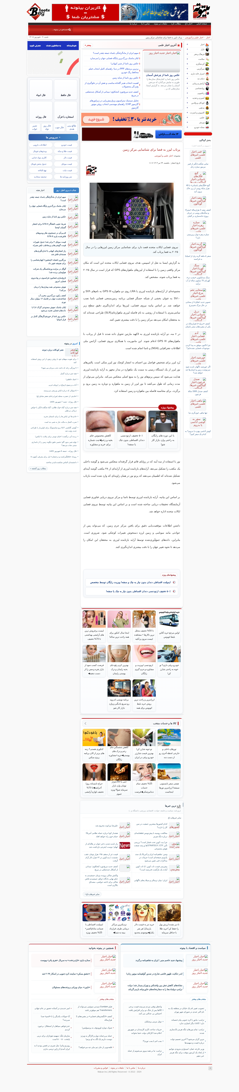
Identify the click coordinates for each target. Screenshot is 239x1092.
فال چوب (59, 127)
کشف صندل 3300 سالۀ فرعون (198, 392)
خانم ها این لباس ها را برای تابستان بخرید (60, 416)
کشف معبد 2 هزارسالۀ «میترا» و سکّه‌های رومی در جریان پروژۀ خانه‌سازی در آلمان (198, 213)
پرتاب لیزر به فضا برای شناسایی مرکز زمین (151, 149)
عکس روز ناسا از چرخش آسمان (163, 75)
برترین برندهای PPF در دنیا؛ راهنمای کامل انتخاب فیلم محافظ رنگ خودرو (114, 70)
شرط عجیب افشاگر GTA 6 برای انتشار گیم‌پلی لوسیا (49, 225)
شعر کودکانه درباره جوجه (52, 350)
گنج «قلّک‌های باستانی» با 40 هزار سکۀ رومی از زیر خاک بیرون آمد (198, 188)
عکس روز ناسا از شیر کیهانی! (125, 63)
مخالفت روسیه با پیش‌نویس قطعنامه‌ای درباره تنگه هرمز (150, 834)
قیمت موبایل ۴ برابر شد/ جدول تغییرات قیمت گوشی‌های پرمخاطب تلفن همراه (49, 243)
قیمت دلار (68, 157)
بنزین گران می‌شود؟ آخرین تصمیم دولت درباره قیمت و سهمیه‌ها (187, 1041)
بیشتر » (88, 45)
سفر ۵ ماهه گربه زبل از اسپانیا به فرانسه (198, 257)
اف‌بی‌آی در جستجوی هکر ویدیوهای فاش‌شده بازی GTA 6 (51, 234)
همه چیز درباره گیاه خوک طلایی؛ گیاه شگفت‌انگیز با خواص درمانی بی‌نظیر (54, 409)
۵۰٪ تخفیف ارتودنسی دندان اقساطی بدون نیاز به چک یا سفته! (138, 591)
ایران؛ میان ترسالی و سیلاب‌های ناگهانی (150, 880)
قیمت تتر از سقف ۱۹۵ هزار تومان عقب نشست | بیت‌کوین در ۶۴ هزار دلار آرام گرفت (101, 857)
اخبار (208, 37)
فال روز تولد (47, 127)
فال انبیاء (40, 95)
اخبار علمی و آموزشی (194, 37)
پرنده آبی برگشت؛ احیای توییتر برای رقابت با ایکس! (56, 436)
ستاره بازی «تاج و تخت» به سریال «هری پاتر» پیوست (65, 960)
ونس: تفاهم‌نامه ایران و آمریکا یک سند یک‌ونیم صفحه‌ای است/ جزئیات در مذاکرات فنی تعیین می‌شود (151, 857)
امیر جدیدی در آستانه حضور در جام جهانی (52, 1008)
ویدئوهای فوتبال (39, 151)
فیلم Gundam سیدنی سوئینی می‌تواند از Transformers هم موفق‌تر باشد (95, 1008)
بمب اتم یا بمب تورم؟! (152, 1041)
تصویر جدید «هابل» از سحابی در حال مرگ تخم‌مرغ (198, 303)
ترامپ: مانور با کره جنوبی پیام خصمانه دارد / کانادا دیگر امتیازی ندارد (187, 1021)
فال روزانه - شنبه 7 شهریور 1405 (63, 402)
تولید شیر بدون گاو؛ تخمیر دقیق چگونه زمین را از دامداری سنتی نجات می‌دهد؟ (54, 443)
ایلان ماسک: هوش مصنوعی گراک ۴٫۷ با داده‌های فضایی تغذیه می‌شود (49, 309)
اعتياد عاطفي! (71, 379)
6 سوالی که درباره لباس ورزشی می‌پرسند (60, 391)
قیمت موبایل (66, 164)
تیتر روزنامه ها (66, 177)
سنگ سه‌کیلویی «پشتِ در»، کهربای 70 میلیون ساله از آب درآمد (198, 280)
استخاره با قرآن (66, 116)
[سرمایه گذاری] (131, 119)
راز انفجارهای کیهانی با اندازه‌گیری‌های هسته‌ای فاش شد (50, 252)
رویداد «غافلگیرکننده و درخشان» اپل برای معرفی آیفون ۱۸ (53, 457)
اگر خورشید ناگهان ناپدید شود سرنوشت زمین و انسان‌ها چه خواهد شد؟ (198, 370)
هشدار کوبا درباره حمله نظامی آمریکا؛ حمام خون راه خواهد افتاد (102, 834)
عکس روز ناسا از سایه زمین (125, 77)
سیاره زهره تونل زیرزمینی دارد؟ (198, 236)
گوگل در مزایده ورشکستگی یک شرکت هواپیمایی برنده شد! (49, 270)
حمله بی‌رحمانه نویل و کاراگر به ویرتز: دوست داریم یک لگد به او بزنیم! (96, 1037)
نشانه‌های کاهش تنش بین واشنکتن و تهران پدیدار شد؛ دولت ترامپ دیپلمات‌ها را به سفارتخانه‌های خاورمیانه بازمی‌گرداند (155, 987)
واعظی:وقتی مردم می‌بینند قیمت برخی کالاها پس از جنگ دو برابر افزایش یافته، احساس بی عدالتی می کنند (145, 1010)
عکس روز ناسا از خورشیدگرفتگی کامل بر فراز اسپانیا (48, 318)
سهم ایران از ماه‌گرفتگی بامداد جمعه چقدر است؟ (116, 53)
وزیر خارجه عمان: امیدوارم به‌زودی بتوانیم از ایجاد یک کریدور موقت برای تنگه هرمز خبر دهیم (186, 1052)
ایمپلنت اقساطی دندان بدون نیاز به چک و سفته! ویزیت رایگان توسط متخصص (130, 582)
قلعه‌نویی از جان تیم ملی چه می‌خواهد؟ (95, 1047)
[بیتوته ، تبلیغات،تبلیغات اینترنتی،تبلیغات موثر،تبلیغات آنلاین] (85, 12)
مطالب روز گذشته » (38, 468)
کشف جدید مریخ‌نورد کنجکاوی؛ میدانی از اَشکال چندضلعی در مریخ (112, 94)
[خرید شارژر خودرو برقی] (157, 134)
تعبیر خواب (34, 127)
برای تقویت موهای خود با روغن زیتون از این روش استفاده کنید (54, 360)
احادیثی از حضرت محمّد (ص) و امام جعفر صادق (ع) (57, 396)
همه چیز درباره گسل (68, 373)
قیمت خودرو (66, 145)
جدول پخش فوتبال (38, 164)
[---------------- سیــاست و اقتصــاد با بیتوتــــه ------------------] (193, 948)
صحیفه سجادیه (40, 177)
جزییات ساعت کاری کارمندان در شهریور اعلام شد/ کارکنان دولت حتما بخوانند (145, 1031)
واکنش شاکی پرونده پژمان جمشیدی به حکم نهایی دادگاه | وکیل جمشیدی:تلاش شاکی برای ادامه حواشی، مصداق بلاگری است (101, 880)
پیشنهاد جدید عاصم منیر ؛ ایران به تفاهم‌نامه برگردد (159, 960)
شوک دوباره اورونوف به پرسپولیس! (97, 1028)
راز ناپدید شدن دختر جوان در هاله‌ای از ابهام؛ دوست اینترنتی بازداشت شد (101, 845)
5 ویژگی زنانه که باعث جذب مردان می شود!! (59, 368)
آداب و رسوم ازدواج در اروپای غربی (63, 385)
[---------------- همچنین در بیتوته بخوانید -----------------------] (101, 948)
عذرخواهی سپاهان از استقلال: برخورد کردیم (54, 1028)
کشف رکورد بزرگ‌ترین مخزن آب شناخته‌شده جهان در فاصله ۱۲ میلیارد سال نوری (48, 298)
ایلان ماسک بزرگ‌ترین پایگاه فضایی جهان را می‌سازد (114, 58)
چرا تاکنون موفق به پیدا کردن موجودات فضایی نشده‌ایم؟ (198, 346)
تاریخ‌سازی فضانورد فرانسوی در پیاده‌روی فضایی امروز (48, 279)
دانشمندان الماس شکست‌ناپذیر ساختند (61, 462)
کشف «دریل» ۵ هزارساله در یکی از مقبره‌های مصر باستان (197, 325)
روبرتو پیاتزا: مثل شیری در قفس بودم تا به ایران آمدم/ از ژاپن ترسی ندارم (52, 1047)
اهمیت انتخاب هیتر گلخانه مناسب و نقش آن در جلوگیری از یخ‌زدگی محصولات (112, 85)
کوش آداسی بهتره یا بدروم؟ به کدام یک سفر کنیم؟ (198, 432)
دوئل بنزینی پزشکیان (153, 1021)
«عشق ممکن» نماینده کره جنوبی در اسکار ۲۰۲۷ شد (66, 973)
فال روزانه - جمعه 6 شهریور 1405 (63, 451)
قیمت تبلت (67, 170)
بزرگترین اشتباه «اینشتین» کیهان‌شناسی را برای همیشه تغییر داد (48, 261)
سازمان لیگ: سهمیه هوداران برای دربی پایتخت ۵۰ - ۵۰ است (53, 1037)
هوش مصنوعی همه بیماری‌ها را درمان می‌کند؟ (50, 288)
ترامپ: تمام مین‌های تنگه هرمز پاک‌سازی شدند (187, 1031)
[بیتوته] (38, 19)
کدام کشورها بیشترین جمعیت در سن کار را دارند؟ (151, 825)
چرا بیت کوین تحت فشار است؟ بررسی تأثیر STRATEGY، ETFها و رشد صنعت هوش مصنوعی (150, 845)
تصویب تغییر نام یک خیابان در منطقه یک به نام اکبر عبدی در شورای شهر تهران (186, 1010)
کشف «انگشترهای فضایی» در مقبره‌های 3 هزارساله (94, 1018)
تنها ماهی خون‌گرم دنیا (198, 413)
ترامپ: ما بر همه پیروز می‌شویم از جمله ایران (145, 1052)
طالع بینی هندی (71, 127)
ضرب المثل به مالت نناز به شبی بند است (60, 422)
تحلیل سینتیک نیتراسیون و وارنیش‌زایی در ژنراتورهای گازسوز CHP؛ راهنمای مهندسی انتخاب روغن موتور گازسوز (114, 104)
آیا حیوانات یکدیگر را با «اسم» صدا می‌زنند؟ (55, 1018)
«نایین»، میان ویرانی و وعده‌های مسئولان (71, 987)
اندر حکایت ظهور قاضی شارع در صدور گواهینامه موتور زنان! (154, 973)
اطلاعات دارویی (39, 145)
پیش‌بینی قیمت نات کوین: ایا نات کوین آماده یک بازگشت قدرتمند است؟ (151, 868)
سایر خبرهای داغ (92, 894)
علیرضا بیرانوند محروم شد (106, 825)
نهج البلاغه (42, 170)
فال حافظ (66, 95)
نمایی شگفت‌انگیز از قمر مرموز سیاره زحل (198, 165)
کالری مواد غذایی (39, 157)
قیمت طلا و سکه (65, 151)
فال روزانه (41, 116)
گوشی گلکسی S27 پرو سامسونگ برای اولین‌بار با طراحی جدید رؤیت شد (54, 429)
